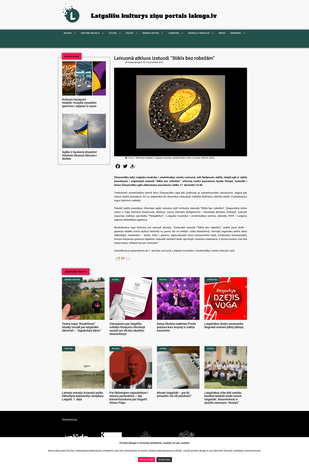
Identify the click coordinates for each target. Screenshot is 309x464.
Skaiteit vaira (164, 459)
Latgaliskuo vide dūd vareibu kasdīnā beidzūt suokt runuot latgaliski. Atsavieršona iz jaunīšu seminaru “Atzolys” (223, 397)
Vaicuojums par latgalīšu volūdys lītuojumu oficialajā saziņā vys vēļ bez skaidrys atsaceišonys (127, 328)
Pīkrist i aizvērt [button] (146, 459)
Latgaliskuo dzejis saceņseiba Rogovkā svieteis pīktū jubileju (224, 325)
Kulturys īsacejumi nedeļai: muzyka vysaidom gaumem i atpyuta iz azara (79, 103)
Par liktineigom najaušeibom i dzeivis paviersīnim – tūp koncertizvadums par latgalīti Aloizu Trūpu (128, 397)
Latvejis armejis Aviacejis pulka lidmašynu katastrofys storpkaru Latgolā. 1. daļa (82, 396)
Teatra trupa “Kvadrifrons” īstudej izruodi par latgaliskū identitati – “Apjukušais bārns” (81, 327)
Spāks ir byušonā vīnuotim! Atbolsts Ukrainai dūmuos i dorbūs (79, 155)
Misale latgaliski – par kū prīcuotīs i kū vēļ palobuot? (174, 394)
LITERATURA (212, 280)
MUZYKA (163, 280)
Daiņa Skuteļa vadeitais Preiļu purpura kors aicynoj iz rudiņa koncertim (176, 327)
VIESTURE (69, 349)
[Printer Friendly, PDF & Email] (123, 258)
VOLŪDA (115, 280)
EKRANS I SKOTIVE (72, 280)
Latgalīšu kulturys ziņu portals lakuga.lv (154, 16)
